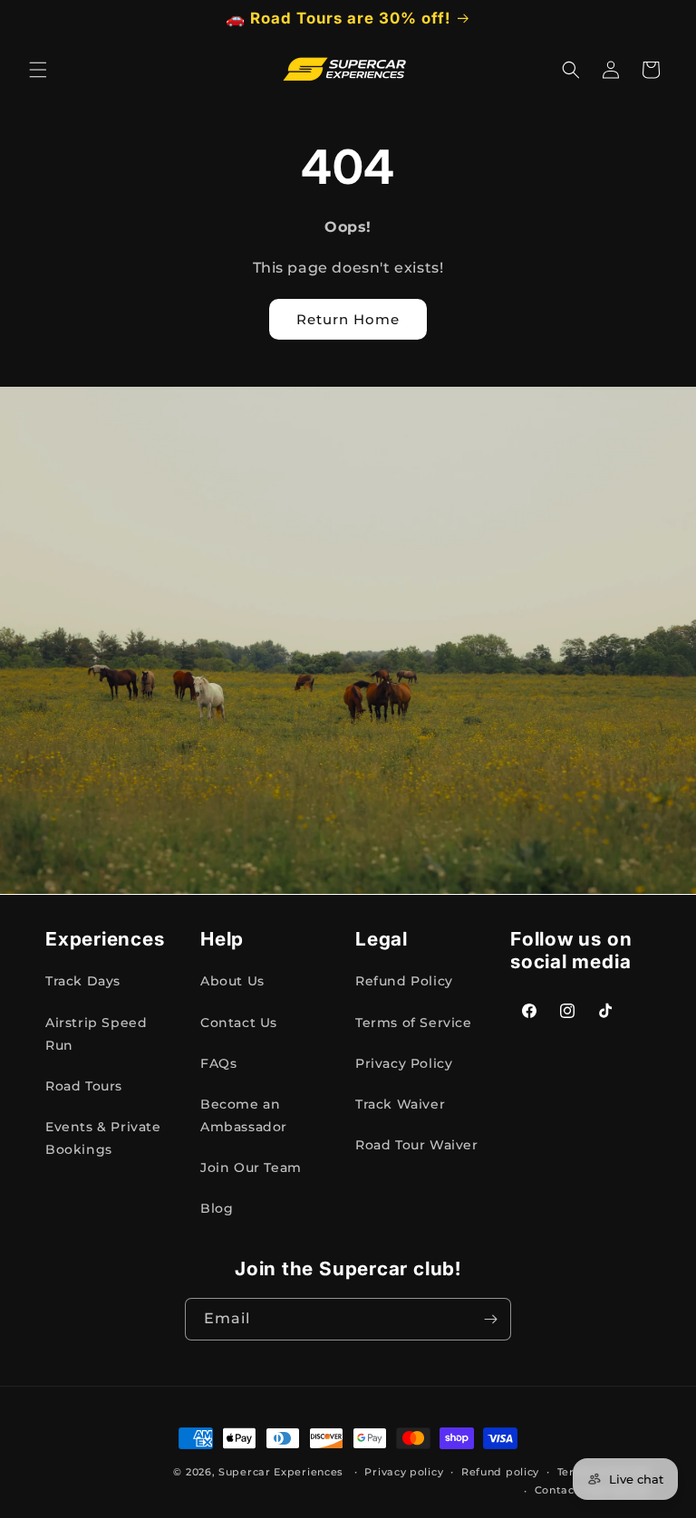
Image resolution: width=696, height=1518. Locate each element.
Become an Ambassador (243, 1115)
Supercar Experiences (280, 1471)
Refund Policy (404, 981)
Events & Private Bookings (103, 1138)
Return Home (348, 319)
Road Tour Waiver (416, 1145)
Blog (216, 1208)
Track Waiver (400, 1104)
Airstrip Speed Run (96, 1033)
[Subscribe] (490, 1319)
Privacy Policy (403, 1063)
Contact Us (238, 1022)
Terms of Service (413, 1022)
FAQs (218, 1063)
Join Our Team (251, 1167)
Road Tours (83, 1086)
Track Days (83, 981)
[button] (38, 70)
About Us (232, 981)
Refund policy (500, 1471)
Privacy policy (403, 1471)
